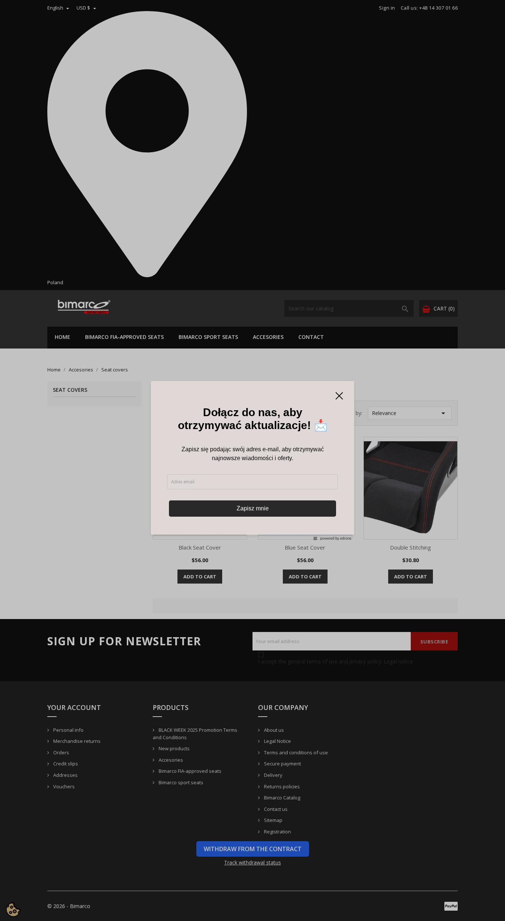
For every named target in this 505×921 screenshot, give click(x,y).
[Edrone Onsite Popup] (252, 460)
